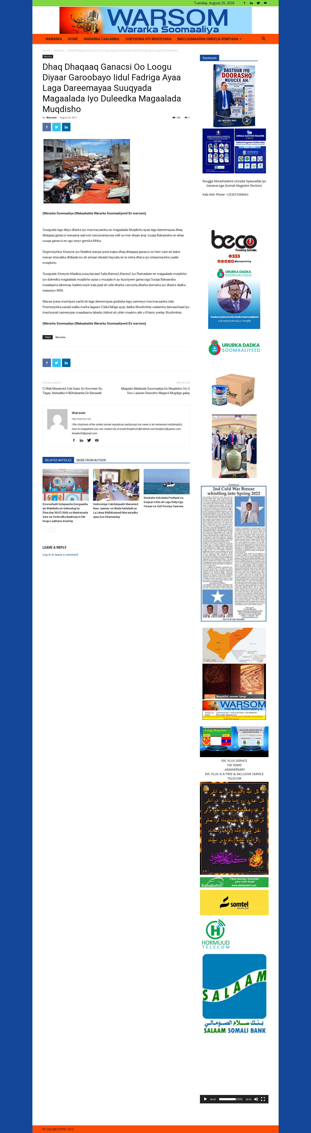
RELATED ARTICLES (58, 460)
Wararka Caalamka (101, 39)
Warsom (51, 117)
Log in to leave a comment (60, 554)
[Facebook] (244, 3)
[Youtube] (265, 3)
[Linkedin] (251, 3)
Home (46, 50)
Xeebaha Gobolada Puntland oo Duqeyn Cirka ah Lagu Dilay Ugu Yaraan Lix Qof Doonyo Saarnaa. (164, 502)
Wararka (53, 39)
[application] (234, 1069)
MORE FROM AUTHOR (91, 460)
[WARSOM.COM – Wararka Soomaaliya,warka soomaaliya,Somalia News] (155, 20)
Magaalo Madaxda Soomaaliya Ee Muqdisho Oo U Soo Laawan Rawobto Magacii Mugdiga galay (155, 391)
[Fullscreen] (263, 1099)
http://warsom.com (81, 419)
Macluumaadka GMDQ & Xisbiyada (208, 39)
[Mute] (256, 1099)
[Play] (205, 1099)
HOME (73, 39)
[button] (263, 39)
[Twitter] (258, 3)
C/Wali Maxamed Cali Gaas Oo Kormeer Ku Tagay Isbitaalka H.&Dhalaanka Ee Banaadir (72, 391)
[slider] (230, 1099)
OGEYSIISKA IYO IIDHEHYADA (148, 39)
